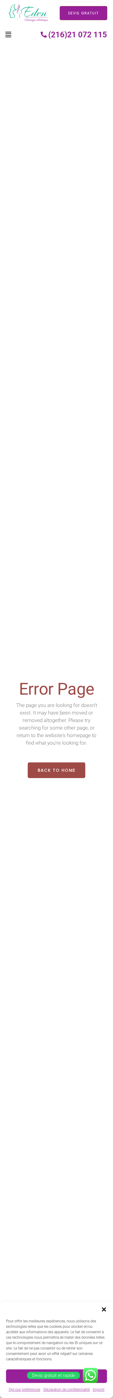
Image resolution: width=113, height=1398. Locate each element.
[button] (104, 1309)
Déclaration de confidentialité (66, 1389)
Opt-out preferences (24, 1389)
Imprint (99, 1389)
